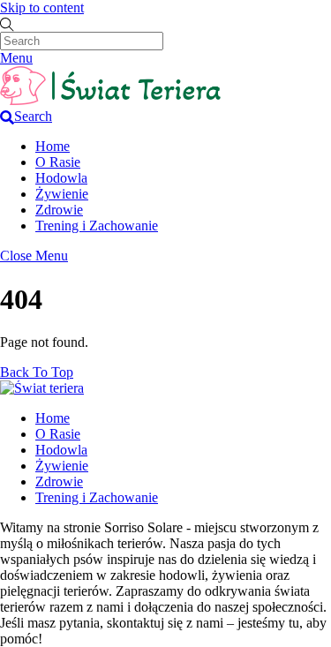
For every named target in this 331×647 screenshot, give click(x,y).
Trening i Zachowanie (96, 225)
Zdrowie (59, 209)
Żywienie (61, 193)
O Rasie (57, 161)
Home (52, 146)
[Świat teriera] (110, 100)
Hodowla (61, 177)
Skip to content (42, 7)
